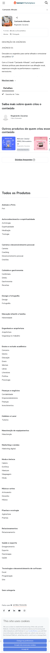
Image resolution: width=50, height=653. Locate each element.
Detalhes (8, 88)
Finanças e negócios (11, 390)
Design (5, 299)
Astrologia (6, 223)
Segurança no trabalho (11, 336)
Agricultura (6, 514)
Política (5, 376)
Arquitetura (6, 332)
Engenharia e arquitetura (13, 328)
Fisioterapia (6, 554)
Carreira (5, 248)
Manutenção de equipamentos (15, 430)
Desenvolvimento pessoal (12, 256)
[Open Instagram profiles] (24, 610)
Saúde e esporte (9, 543)
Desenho (5, 496)
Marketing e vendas (10, 445)
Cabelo (5, 463)
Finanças (5, 402)
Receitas (5, 285)
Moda (4, 478)
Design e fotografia (10, 296)
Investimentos (8, 405)
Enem (4, 361)
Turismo (5, 420)
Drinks (4, 278)
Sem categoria (8, 590)
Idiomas (5, 365)
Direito (4, 354)
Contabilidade (7, 394)
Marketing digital (9, 448)
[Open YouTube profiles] (19, 610)
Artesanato (6, 492)
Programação (7, 576)
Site (3, 579)
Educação (6, 357)
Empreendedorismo (10, 398)
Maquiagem (6, 474)
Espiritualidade (8, 226)
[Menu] (4, 3)
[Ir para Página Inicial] (24, 3)
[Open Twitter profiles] (9, 610)
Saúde (4, 558)
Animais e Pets (8, 205)
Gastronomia (7, 281)
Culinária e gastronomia (12, 270)
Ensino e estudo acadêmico (14, 346)
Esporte (5, 550)
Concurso (5, 350)
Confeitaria (6, 274)
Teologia (5, 234)
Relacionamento (8, 532)
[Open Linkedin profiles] (14, 610)
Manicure (5, 470)
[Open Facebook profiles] (4, 610)
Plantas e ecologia (10, 510)
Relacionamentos (10, 528)
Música (4, 499)
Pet (3, 208)
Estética (5, 467)
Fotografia (6, 303)
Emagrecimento (8, 546)
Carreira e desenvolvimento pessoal (18, 245)
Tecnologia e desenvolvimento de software (22, 568)
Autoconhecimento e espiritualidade (18, 219)
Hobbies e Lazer (9, 416)
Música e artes (8, 488)
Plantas (5, 518)
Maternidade (7, 317)
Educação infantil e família (13, 314)
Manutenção (7, 434)
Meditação (6, 230)
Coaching (5, 252)
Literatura (6, 372)
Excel (4, 572)
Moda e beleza (8, 459)
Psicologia (6, 380)
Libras (4, 369)
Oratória (5, 259)
